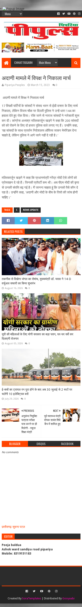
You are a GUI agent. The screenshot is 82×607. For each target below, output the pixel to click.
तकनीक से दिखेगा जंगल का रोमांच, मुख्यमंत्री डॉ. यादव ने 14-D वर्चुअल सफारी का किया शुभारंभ (36, 281)
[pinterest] (74, 13)
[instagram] (78, 13)
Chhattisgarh (23, 62)
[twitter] (63, 13)
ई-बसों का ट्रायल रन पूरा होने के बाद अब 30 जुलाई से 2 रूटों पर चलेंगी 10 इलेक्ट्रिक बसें (37, 392)
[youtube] (69, 13)
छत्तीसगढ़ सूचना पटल (13, 527)
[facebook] (58, 13)
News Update (30, 210)
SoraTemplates (31, 598)
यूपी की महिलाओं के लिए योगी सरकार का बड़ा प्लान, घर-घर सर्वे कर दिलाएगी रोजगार (37, 336)
